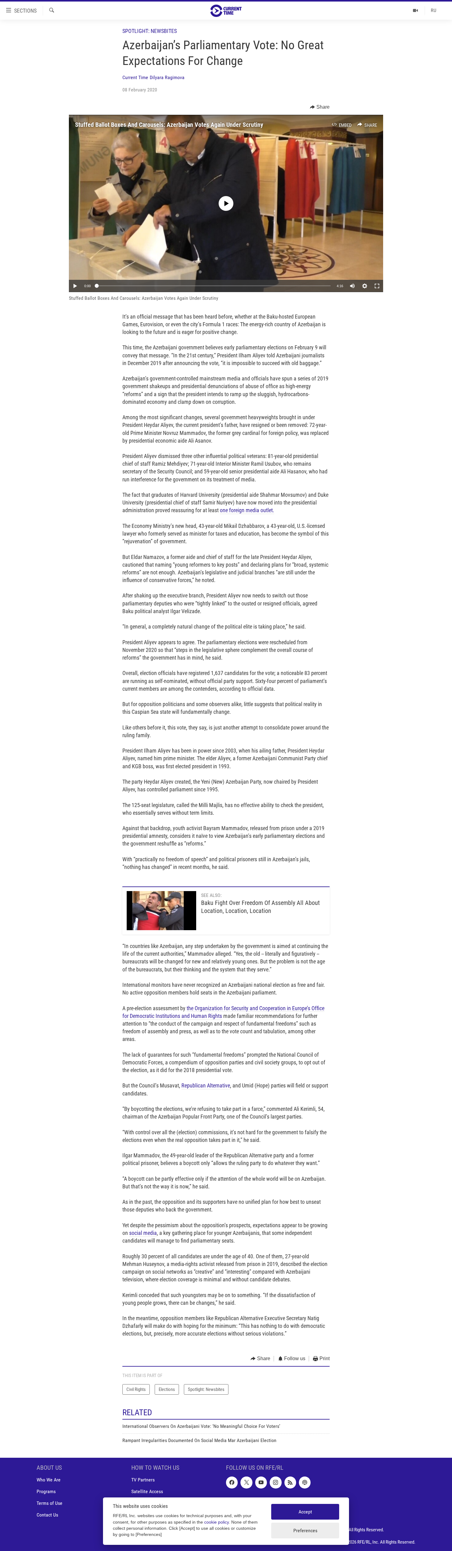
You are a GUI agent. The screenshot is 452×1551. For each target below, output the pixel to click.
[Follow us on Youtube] (261, 1482)
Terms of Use (49, 1503)
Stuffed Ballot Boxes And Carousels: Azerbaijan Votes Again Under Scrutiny (169, 124)
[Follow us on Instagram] (275, 1482)
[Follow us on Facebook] (232, 1482)
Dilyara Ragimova (167, 77)
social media (143, 1233)
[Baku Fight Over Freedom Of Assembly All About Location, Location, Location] (161, 910)
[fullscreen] (377, 286)
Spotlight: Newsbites (149, 31)
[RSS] (290, 1482)
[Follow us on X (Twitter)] (246, 1482)
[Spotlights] (415, 10)
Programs (46, 1491)
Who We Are (49, 1480)
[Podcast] (305, 1482)
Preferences (305, 1530)
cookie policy (216, 1522)
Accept (305, 1512)
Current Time (135, 77)
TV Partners (143, 1480)
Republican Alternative (205, 1085)
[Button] (320, 107)
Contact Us (47, 1515)
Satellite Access (147, 1491)
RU (433, 10)
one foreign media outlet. (247, 510)
